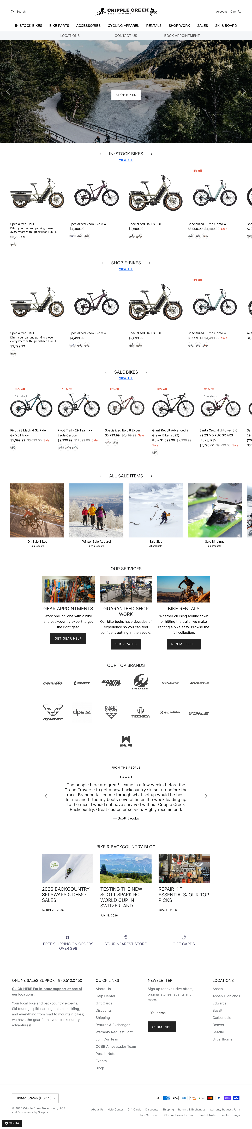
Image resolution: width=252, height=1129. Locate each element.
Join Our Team (107, 1039)
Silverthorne (222, 1039)
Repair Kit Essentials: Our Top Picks (184, 894)
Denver (218, 1025)
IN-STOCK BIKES (126, 153)
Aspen (218, 989)
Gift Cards (104, 1003)
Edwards (219, 1003)
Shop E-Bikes (126, 263)
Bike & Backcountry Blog (126, 846)
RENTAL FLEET (183, 644)
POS (62, 1108)
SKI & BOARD (226, 25)
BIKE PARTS (59, 25)
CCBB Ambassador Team (116, 1046)
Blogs (100, 1068)
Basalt (217, 1010)
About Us (103, 989)
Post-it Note (105, 1054)
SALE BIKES (126, 372)
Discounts (104, 1010)
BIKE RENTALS (126, 95)
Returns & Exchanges (113, 1025)
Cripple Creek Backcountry (40, 1108)
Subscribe (162, 1027)
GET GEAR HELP (68, 638)
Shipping (103, 1018)
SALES (202, 25)
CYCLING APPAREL (123, 25)
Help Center (105, 996)
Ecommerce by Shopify (33, 1112)
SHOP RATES (126, 644)
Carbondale (222, 1018)
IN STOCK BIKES (28, 25)
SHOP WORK (179, 25)
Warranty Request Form (115, 1032)
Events (101, 1061)
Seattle (218, 1032)
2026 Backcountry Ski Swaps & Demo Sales (66, 894)
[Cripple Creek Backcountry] (126, 11)
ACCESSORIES (88, 25)
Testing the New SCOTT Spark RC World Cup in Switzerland (121, 897)
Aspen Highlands (226, 996)
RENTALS (153, 25)
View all (126, 160)
